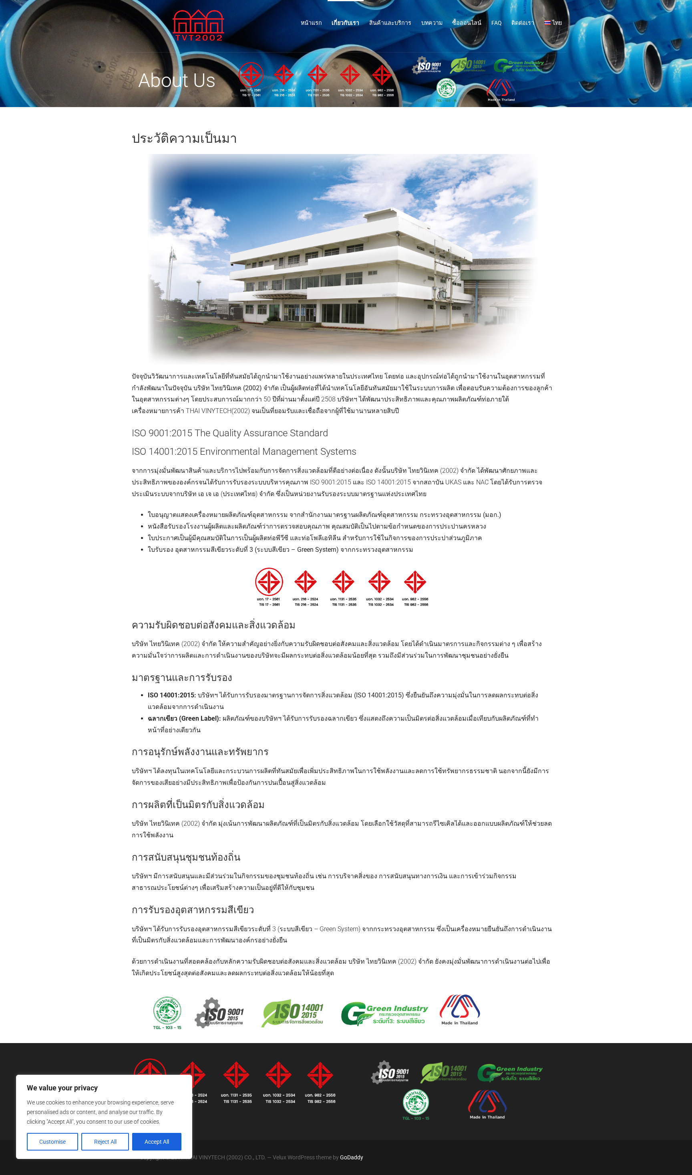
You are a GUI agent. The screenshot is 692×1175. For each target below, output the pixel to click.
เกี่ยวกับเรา (345, 23)
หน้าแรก (311, 23)
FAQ (496, 23)
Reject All (105, 1142)
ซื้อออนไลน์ (466, 23)
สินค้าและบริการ (390, 23)
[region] (104, 1117)
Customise (52, 1142)
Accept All (157, 1142)
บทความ (432, 23)
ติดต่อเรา (522, 23)
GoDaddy (351, 1157)
